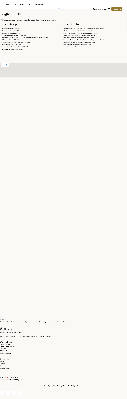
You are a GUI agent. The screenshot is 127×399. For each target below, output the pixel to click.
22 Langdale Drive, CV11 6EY (10, 40)
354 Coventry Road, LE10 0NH (10, 33)
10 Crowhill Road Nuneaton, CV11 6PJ (13, 49)
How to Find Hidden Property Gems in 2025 (77, 44)
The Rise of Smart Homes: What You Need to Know (79, 42)
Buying (21, 4)
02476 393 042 (101, 9)
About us (9, 13)
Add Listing (117, 9)
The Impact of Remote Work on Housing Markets (79, 31)
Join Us (29, 4)
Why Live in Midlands (70, 47)
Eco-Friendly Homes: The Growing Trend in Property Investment (84, 40)
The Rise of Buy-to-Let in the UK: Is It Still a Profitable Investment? (84, 28)
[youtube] (14, 393)
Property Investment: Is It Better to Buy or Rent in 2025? (81, 38)
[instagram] (20, 393)
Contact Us (19, 13)
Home (8, 4)
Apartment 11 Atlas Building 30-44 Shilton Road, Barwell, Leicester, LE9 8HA (24, 38)
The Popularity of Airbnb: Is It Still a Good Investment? (80, 35)
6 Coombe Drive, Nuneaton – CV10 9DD (13, 35)
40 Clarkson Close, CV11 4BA (10, 31)
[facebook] (2, 393)
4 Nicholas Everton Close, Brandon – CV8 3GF (16, 42)
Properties (39, 4)
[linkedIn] (8, 393)
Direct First (14, 377)
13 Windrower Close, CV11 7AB (11, 44)
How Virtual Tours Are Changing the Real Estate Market (81, 33)
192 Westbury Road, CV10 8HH (10, 28)
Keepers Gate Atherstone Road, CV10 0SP (14, 47)
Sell (15, 4)
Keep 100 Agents (16, 380)
